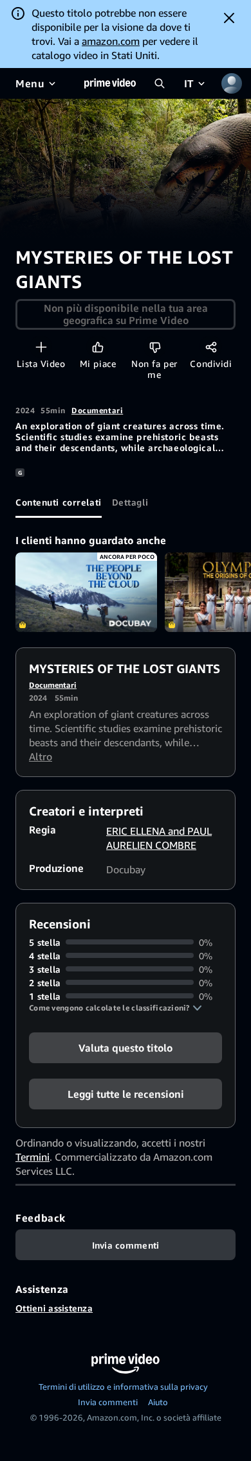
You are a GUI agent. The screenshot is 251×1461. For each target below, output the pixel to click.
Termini (32, 1156)
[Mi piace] (97, 347)
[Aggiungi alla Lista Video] (41, 347)
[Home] (110, 83)
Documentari (97, 410)
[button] (115, 1008)
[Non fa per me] (155, 347)
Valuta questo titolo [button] (125, 1047)
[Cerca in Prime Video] (159, 83)
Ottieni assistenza (54, 1308)
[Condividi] (211, 347)
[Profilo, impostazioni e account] (232, 83)
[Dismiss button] (229, 18)
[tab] (58, 502)
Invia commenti (108, 1402)
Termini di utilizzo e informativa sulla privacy (123, 1386)
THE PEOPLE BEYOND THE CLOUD (86, 592)
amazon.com (111, 41)
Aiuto (158, 1402)
